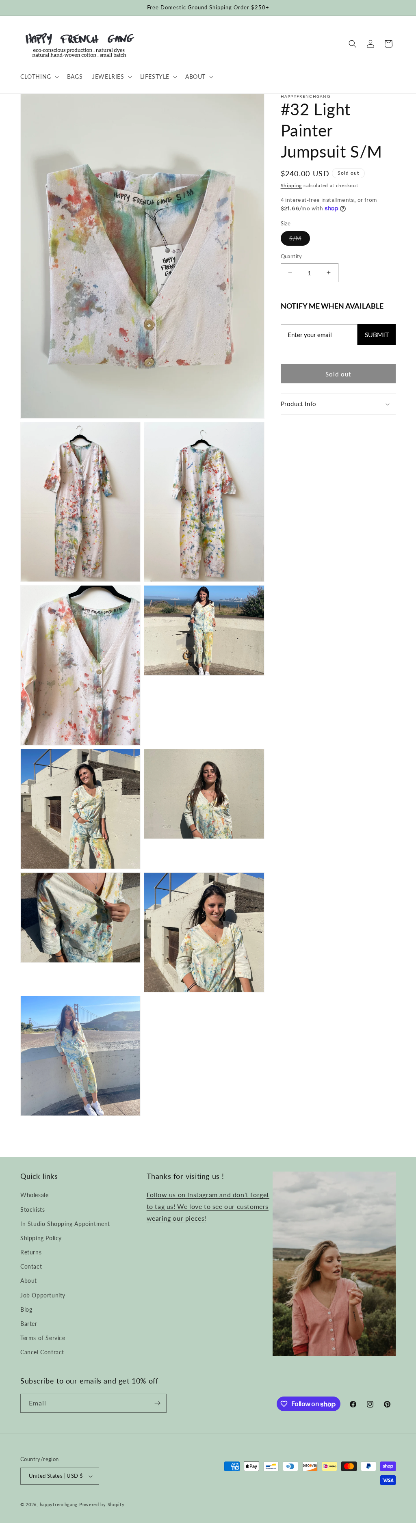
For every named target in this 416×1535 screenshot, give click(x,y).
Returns (30, 1252)
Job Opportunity (42, 1295)
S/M (299, 240)
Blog (26, 1309)
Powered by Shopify (102, 1504)
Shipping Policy (41, 1237)
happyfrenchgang (59, 1504)
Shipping (291, 185)
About (28, 1280)
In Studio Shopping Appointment (65, 1223)
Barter (28, 1323)
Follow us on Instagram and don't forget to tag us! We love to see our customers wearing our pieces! (208, 1206)
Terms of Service (42, 1337)
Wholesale (34, 1194)
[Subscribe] (157, 1403)
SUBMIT (377, 334)
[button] (38, 76)
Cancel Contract (42, 1352)
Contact (31, 1266)
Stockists (32, 1209)
